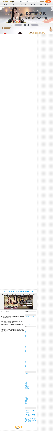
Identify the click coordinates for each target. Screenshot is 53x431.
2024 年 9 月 (26, 330)
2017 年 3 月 (26, 366)
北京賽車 (26, 381)
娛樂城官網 (26, 387)
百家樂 (26, 397)
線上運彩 (23, 294)
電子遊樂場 (33, 420)
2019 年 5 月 (26, 362)
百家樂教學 (29, 417)
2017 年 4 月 (26, 365)
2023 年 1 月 (26, 348)
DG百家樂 (23, 425)
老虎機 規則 (26, 419)
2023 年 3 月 (26, 346)
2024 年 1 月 (26, 337)
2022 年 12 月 (26, 349)
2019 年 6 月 (26, 361)
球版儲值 (34, 294)
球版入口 (30, 294)
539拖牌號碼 (26, 373)
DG (20, 428)
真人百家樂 (26, 399)
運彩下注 (20, 294)
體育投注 (10, 294)
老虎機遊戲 (28, 419)
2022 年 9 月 (26, 350)
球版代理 (30, 414)
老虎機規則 (35, 418)
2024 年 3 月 (26, 336)
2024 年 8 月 (26, 331)
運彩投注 (13, 294)
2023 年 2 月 (26, 347)
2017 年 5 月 (26, 364)
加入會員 (3, 294)
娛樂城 (26, 385)
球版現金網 (26, 294)
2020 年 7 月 (26, 352)
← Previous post (3, 336)
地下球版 (26, 382)
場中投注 (26, 383)
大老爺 (26, 384)
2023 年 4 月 (26, 345)
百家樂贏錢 (33, 417)
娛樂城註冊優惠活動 (27, 388)
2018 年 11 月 (26, 363)
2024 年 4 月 (26, 335)
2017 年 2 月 (26, 367)
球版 (27, 414)
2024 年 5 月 (26, 334)
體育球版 (7, 294)
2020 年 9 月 (26, 351)
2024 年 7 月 (26, 332)
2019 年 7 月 (26, 360)
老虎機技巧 (32, 418)
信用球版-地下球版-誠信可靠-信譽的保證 (18, 292)
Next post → (22, 336)
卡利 (20, 425)
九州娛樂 (15, 425)
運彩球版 (16, 294)
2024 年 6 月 (26, 333)
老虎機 (26, 401)
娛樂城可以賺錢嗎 (27, 386)
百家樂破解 (26, 398)
